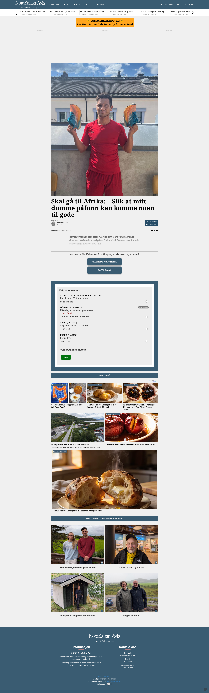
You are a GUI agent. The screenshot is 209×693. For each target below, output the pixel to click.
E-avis (77, 4)
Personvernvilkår (104, 676)
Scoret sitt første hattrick (33, 11)
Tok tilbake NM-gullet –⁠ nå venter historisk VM (125, 11)
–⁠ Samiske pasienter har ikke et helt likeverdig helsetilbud (93, 11)
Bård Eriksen (128, 667)
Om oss (88, 4)
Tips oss (99, 4)
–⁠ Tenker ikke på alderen (63, 11)
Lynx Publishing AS (113, 681)
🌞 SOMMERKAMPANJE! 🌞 (105, 20)
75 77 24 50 (153, 222)
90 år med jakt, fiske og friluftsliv (153, 11)
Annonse (54, 4)
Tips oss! (153, 224)
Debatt (67, 4)
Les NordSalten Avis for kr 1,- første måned (105, 24)
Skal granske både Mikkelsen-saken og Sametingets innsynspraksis (182, 11)
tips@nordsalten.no (127, 655)
